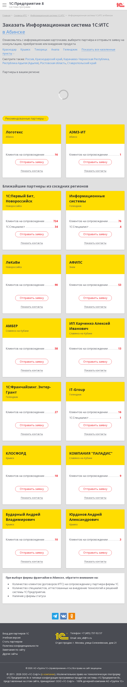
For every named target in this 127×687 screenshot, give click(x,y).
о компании (48, 674)
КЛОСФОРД (16, 453)
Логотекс (14, 132)
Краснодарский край (48, 59)
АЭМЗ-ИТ (77, 132)
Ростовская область (53, 63)
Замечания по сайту (13, 649)
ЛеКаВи (13, 262)
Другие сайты (10, 653)
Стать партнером (12, 641)
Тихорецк (40, 49)
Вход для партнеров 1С (15, 633)
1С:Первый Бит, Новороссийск (20, 199)
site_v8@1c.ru (84, 638)
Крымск (25, 49)
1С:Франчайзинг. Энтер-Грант (28, 390)
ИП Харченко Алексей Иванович (89, 326)
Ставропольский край (81, 63)
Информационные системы (87, 199)
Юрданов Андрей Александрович (85, 517)
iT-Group (77, 389)
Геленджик (70, 49)
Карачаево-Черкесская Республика (86, 59)
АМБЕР (12, 326)
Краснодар (9, 49)
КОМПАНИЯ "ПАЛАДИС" (90, 453)
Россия (29, 59)
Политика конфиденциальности (20, 645)
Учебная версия (11, 637)
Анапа (55, 49)
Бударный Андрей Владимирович (23, 517)
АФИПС (75, 262)
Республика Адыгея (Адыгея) (20, 63)
